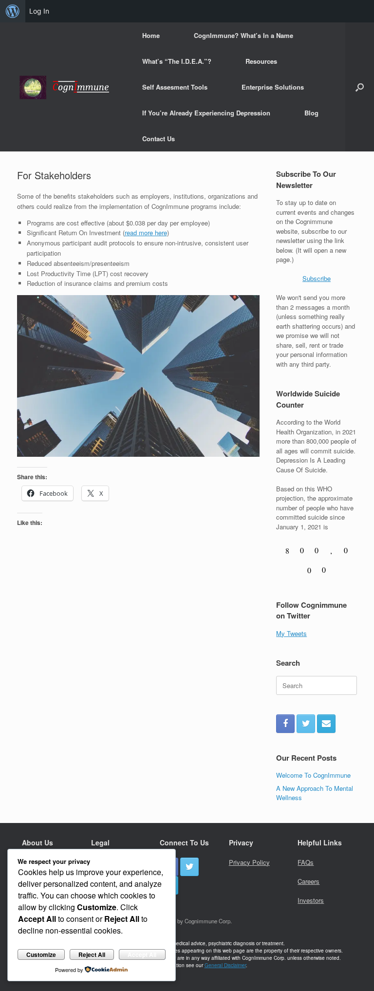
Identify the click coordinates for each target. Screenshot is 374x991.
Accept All (142, 954)
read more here (146, 232)
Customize (41, 954)
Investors (311, 900)
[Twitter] (306, 723)
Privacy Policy (249, 862)
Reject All (91, 954)
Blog (311, 112)
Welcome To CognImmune (313, 775)
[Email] (326, 723)
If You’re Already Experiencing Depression (206, 112)
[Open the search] (359, 86)
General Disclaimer (225, 965)
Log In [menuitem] (39, 11)
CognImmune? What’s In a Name (243, 35)
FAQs (306, 862)
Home (151, 35)
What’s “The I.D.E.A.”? (176, 61)
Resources (261, 61)
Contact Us (158, 138)
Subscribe (316, 278)
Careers (308, 881)
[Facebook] (285, 723)
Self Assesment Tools (174, 87)
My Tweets (291, 633)
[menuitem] (12, 11)
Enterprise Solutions (273, 87)
